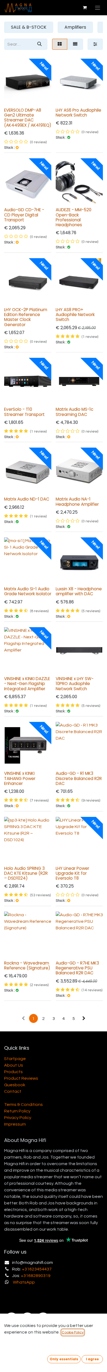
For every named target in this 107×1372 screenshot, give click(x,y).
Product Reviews (21, 1078)
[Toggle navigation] (97, 7)
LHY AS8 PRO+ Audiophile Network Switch (75, 314)
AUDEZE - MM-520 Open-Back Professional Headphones (73, 217)
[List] (75, 44)
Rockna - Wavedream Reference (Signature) (27, 965)
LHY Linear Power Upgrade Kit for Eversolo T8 (72, 873)
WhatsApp (24, 1282)
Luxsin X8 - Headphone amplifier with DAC (79, 591)
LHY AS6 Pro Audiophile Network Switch (78, 112)
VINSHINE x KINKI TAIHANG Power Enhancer (19, 778)
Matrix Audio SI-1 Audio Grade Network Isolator (27, 591)
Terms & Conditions (23, 1104)
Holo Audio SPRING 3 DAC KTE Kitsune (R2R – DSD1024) (26, 873)
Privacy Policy (17, 1117)
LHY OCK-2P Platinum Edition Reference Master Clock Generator (25, 317)
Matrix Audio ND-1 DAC (26, 499)
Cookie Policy (73, 1332)
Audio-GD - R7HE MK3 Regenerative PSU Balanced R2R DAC (77, 968)
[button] (64, 1359)
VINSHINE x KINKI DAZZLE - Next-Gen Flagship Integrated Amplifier (27, 683)
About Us (13, 1065)
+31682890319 (35, 1275)
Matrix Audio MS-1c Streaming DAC (74, 411)
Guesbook (14, 1085)
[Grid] (59, 44)
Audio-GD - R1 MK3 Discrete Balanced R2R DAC (79, 778)
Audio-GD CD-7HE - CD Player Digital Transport (24, 214)
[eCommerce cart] (85, 7)
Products (13, 1072)
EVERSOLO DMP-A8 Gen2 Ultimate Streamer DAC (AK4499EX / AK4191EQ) (27, 117)
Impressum (15, 1124)
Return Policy (17, 1111)
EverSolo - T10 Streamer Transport (24, 411)
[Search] (39, 44)
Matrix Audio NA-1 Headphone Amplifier (77, 501)
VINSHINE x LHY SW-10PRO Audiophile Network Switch (75, 683)
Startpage (15, 1058)
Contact (12, 1091)
